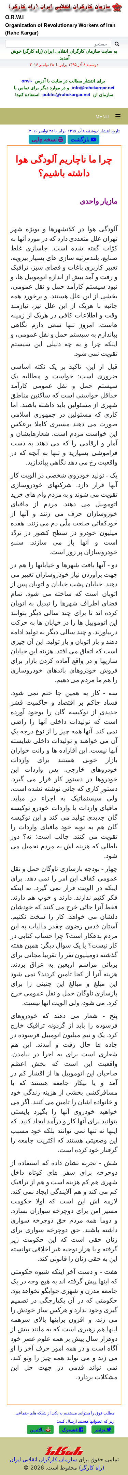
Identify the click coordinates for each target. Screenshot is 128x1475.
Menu (105, 116)
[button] (102, 1429)
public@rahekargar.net (65, 94)
